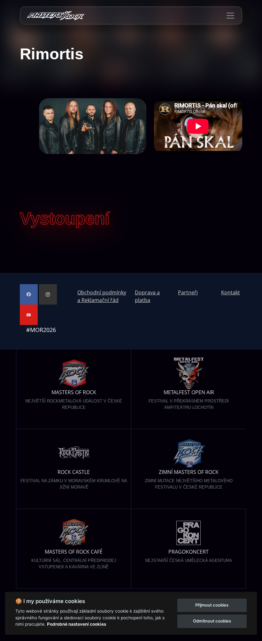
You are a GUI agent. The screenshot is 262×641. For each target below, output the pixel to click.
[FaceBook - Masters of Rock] (29, 294)
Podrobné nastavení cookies (76, 624)
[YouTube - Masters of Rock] (29, 315)
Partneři (188, 292)
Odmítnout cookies (212, 620)
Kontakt (230, 292)
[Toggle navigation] (230, 16)
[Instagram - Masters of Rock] (48, 294)
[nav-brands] (55, 15)
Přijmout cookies (211, 605)
